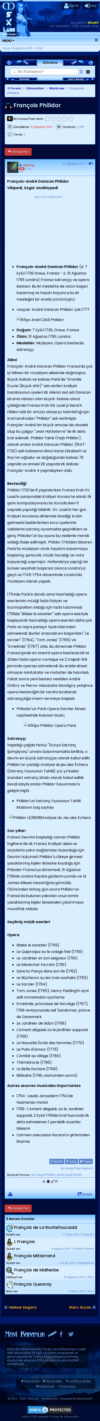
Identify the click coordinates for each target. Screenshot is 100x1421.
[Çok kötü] (47, 119)
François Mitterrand (34, 1256)
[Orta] (59, 119)
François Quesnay (33, 1284)
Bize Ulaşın (68, 1386)
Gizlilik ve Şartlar (80, 1380)
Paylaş (72, 1161)
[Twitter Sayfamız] (71, 1335)
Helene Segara (23, 1307)
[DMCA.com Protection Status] (50, 1413)
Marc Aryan (80, 1307)
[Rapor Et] (10, 1193)
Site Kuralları (54, 1380)
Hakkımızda (46, 1386)
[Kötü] (53, 119)
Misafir (93, 22)
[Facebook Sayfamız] (61, 1335)
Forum (15, 88)
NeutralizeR (84, 1398)
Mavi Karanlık (31, 1349)
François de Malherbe (36, 1270)
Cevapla (87, 1194)
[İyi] (64, 119)
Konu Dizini (31, 1380)
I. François (24, 1241)
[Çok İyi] (70, 119)
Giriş (93, 5)
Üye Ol (73, 5)
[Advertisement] (48, 228)
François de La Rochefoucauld (45, 1227)
